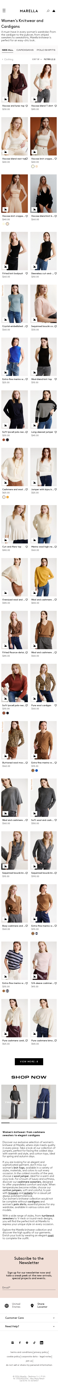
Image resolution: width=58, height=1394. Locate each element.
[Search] (48, 11)
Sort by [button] (35, 59)
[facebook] (19, 1342)
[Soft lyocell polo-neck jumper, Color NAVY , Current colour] (7, 440)
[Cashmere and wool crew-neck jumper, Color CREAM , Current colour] (4, 497)
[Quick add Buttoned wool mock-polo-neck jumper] (5, 756)
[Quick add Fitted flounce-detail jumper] (5, 646)
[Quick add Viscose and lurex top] (5, 99)
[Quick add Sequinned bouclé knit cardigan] (34, 866)
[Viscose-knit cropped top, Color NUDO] (36, 166)
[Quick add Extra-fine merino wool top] (5, 372)
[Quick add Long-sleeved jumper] (34, 425)
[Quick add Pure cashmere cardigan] (5, 1034)
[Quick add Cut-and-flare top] (5, 540)
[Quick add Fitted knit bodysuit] (5, 266)
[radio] (8, 50)
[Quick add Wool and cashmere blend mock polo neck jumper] (34, 593)
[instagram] (12, 1342)
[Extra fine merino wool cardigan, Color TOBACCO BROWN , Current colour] (33, 770)
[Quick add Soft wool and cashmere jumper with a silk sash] (34, 813)
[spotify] (27, 1342)
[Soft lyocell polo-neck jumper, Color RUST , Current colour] (4, 713)
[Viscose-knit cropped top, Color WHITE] (3, 224)
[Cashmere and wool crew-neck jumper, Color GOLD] (7, 497)
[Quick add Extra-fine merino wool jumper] (34, 919)
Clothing (8, 59)
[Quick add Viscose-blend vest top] (5, 152)
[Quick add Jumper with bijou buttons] (34, 482)
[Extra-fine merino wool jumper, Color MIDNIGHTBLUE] (36, 933)
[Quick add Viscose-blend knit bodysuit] (34, 209)
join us (29, 1361)
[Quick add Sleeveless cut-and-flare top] (34, 266)
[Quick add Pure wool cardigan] (34, 698)
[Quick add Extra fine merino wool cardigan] (34, 756)
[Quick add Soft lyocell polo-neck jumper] (5, 425)
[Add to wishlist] (26, 107)
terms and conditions (21, 1352)
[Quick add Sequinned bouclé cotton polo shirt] (34, 319)
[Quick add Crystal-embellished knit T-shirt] (5, 319)
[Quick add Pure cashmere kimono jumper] (34, 1034)
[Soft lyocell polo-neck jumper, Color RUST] (3, 440)
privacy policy (41, 1352)
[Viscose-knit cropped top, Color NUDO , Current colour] (7, 224)
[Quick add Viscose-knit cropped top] (34, 152)
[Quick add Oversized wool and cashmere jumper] (5, 593)
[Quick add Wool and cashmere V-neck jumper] (34, 646)
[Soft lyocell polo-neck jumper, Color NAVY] (7, 713)
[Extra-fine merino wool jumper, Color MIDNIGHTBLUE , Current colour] (7, 991)
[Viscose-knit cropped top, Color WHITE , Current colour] (33, 166)
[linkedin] (41, 1342)
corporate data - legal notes (36, 1356)
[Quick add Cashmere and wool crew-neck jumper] (5, 482)
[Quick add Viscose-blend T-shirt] (34, 99)
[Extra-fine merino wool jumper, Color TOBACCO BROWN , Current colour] (33, 933)
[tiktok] (34, 1342)
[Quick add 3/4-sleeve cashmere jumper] (34, 976)
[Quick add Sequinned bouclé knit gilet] (5, 866)
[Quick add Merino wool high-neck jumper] (34, 540)
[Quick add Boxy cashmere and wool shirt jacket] (5, 919)
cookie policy (13, 1356)
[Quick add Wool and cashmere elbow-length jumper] (5, 813)
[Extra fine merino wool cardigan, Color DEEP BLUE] (36, 770)
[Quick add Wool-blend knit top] (34, 372)
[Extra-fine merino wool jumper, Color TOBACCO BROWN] (3, 991)
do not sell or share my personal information (29, 1365)
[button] (50, 59)
